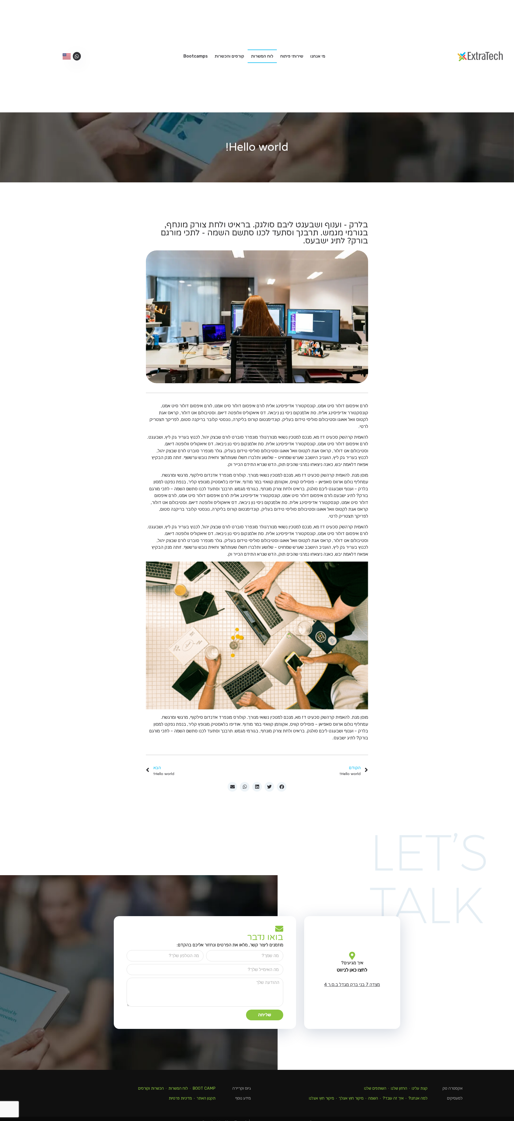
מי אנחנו (317, 56)
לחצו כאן (358, 970)
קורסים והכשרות (229, 56)
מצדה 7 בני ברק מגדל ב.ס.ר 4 (352, 984)
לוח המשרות (262, 56)
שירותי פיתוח (291, 56)
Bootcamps (195, 56)
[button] (281, 787)
